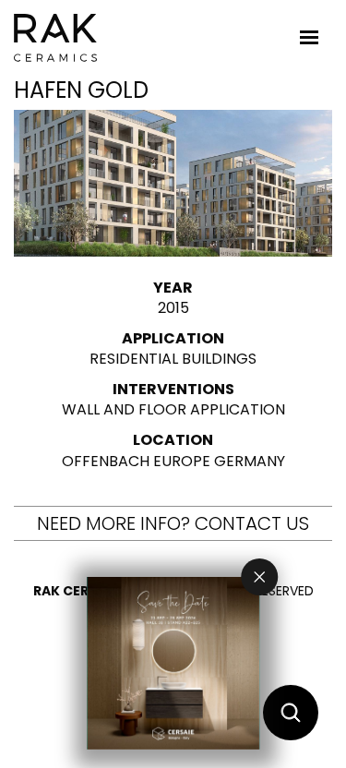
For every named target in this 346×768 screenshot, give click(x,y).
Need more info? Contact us (173, 523)
